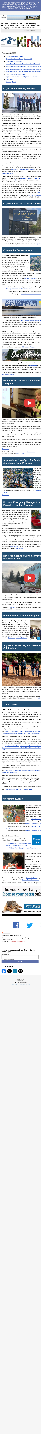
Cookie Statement (24, 9)
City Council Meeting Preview (14, 56)
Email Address (6, 954)
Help (29, 984)
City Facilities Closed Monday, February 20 (19, 59)
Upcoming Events (11, 82)
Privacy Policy (14, 984)
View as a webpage (30, 30)
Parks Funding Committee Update (16, 74)
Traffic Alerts (9, 79)
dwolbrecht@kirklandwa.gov (18, 941)
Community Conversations (14, 61)
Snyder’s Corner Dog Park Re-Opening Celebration (21, 76)
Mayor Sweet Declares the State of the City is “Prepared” (23, 64)
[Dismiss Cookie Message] (38, 2)
